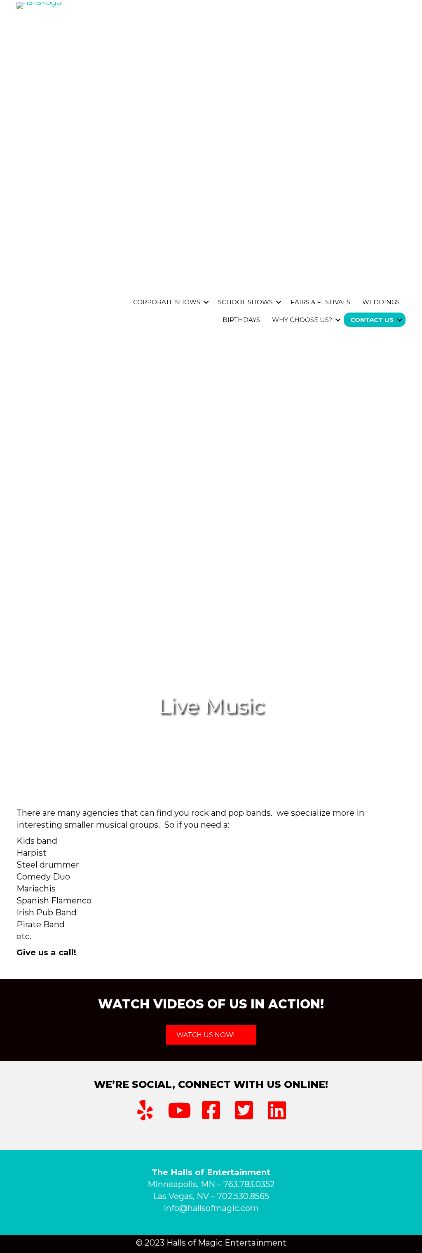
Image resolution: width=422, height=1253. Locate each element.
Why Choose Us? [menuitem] (302, 320)
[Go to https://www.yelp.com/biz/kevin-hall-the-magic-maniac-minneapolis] (145, 1110)
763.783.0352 (249, 1184)
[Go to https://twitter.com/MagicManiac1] (244, 1110)
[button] (206, 302)
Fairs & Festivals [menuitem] (320, 302)
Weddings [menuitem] (381, 302)
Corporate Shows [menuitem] (166, 302)
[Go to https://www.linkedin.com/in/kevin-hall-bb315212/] (277, 1110)
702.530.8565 (243, 1196)
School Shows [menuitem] (245, 302)
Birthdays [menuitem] (241, 320)
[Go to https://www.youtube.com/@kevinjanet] (178, 1110)
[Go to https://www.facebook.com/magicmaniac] (211, 1110)
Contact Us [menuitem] (372, 320)
